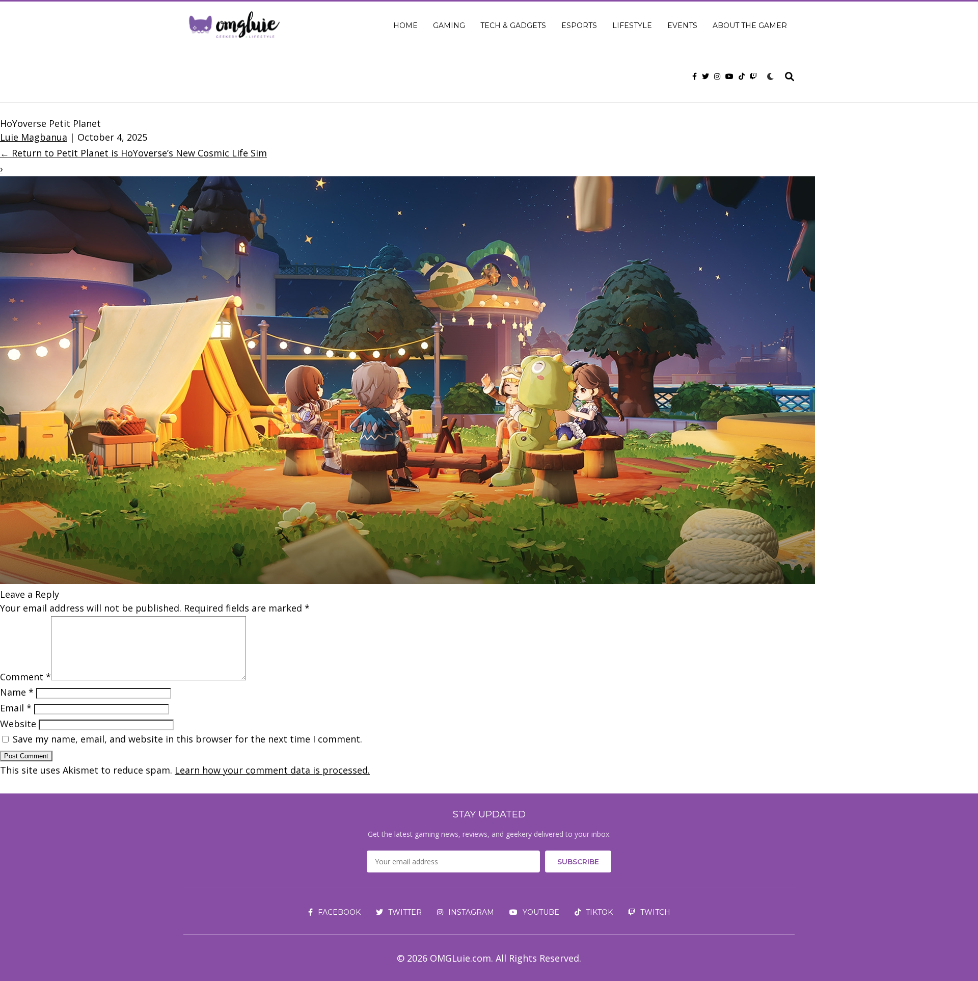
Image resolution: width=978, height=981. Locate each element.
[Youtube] (729, 76)
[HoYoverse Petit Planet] (407, 580)
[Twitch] (753, 76)
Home (405, 25)
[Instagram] (717, 76)
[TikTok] (742, 76)
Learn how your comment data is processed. (272, 770)
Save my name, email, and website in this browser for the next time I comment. (187, 739)
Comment (25, 677)
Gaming (449, 25)
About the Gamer (750, 25)
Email (16, 708)
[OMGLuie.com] (233, 25)
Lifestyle (632, 25)
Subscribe (578, 861)
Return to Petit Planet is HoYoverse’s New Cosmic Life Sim (133, 153)
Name (17, 692)
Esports (579, 25)
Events (682, 25)
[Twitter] (705, 76)
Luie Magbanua (33, 137)
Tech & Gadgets (513, 25)
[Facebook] (694, 76)
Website (18, 724)
